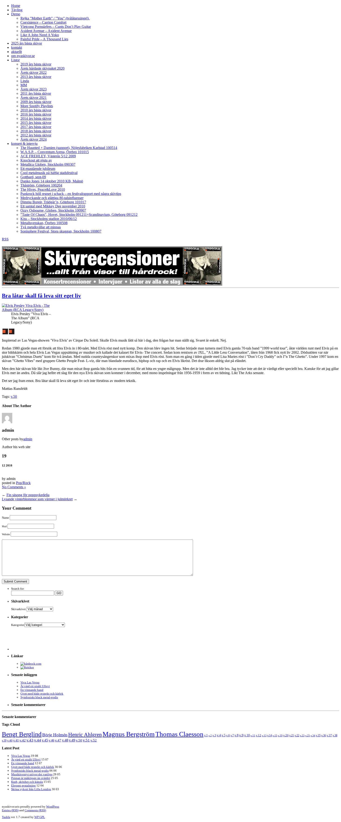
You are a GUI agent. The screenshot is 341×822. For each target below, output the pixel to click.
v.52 (93, 740)
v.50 (14, 396)
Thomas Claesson (179, 734)
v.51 (86, 740)
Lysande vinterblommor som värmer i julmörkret (37, 499)
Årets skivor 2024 (33, 139)
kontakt (16, 47)
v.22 (297, 735)
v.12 (258, 735)
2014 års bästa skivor (35, 118)
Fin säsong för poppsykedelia (27, 495)
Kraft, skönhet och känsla (27, 781)
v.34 (313, 735)
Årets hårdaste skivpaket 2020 (42, 68)
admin (27, 439)
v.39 (4, 740)
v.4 (219, 735)
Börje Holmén (55, 734)
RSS (5, 239)
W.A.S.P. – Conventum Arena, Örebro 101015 (54, 152)
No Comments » (14, 487)
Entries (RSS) (10, 810)
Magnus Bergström (129, 734)
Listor (15, 60)
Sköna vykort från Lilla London (31, 789)
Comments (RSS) (35, 810)
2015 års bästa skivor (35, 123)
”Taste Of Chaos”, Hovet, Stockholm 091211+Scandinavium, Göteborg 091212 (79, 215)
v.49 (72, 740)
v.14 (269, 735)
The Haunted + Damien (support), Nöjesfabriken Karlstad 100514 (68, 148)
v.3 (214, 735)
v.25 (307, 735)
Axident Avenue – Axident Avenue (46, 31)
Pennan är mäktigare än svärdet (30, 778)
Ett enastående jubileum (37, 169)
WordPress (52, 806)
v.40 (10, 740)
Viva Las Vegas (29, 682)
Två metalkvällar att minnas (40, 227)
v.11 (253, 735)
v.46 (51, 740)
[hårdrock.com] (30, 663)
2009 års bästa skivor (35, 102)
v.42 (22, 740)
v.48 (65, 740)
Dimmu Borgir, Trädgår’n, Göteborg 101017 (53, 202)
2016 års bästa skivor (35, 114)
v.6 (228, 735)
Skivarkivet (18, 609)
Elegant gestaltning (23, 785)
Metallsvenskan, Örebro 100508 (44, 223)
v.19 (280, 735)
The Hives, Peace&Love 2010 (42, 189)
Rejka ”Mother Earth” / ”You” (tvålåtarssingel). (55, 18)
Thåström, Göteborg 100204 (41, 185)
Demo (15, 14)
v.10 (247, 735)
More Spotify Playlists (36, 106)
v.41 (16, 740)
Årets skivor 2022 (33, 72)
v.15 (275, 735)
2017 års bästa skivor (35, 127)
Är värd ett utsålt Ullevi (35, 686)
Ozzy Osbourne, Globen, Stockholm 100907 (53, 210)
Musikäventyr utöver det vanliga (31, 774)
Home (15, 6)
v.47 (58, 740)
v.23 (302, 735)
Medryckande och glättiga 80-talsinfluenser (52, 198)
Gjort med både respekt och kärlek (41, 693)
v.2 (210, 735)
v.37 (329, 735)
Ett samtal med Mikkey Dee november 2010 (52, 206)
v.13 (264, 735)
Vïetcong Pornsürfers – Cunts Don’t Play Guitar (55, 27)
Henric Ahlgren (85, 735)
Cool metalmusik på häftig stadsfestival (48, 173)
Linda (24, 81)
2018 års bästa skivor (35, 131)
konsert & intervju (24, 144)
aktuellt (16, 52)
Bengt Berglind (22, 734)
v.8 (236, 735)
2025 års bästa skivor (26, 43)
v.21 (291, 735)
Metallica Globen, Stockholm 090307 (47, 164)
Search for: (18, 588)
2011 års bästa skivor (35, 93)
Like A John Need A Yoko (39, 35)
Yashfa (6, 817)
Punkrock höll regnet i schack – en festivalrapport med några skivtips (70, 194)
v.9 (241, 735)
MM (23, 85)
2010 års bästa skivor (35, 110)
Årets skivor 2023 (33, 89)
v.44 (37, 740)
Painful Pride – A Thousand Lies (44, 39)
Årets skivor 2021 (33, 98)
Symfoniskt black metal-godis (39, 697)
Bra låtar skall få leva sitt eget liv (41, 296)
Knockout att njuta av (36, 160)
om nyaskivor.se (23, 56)
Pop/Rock (23, 483)
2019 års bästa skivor (35, 64)
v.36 (323, 735)
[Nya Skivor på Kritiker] (27, 667)
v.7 (232, 735)
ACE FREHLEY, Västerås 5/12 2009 (48, 156)
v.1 (206, 735)
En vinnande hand (31, 690)
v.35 (318, 735)
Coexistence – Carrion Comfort (43, 22)
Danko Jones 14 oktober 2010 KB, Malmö (51, 181)
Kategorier (17, 625)
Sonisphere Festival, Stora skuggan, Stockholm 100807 (60, 231)
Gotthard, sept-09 (33, 177)
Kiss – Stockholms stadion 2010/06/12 (48, 219)
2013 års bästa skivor (35, 77)
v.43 (29, 740)
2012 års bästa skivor (35, 135)
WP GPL (39, 817)
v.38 (335, 735)
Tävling (17, 10)
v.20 (286, 735)
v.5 (223, 735)
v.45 (45, 740)
